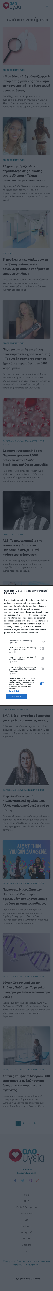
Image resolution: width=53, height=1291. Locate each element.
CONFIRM (16, 697)
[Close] (47, 591)
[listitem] (26, 642)
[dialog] (26, 645)
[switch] (42, 648)
